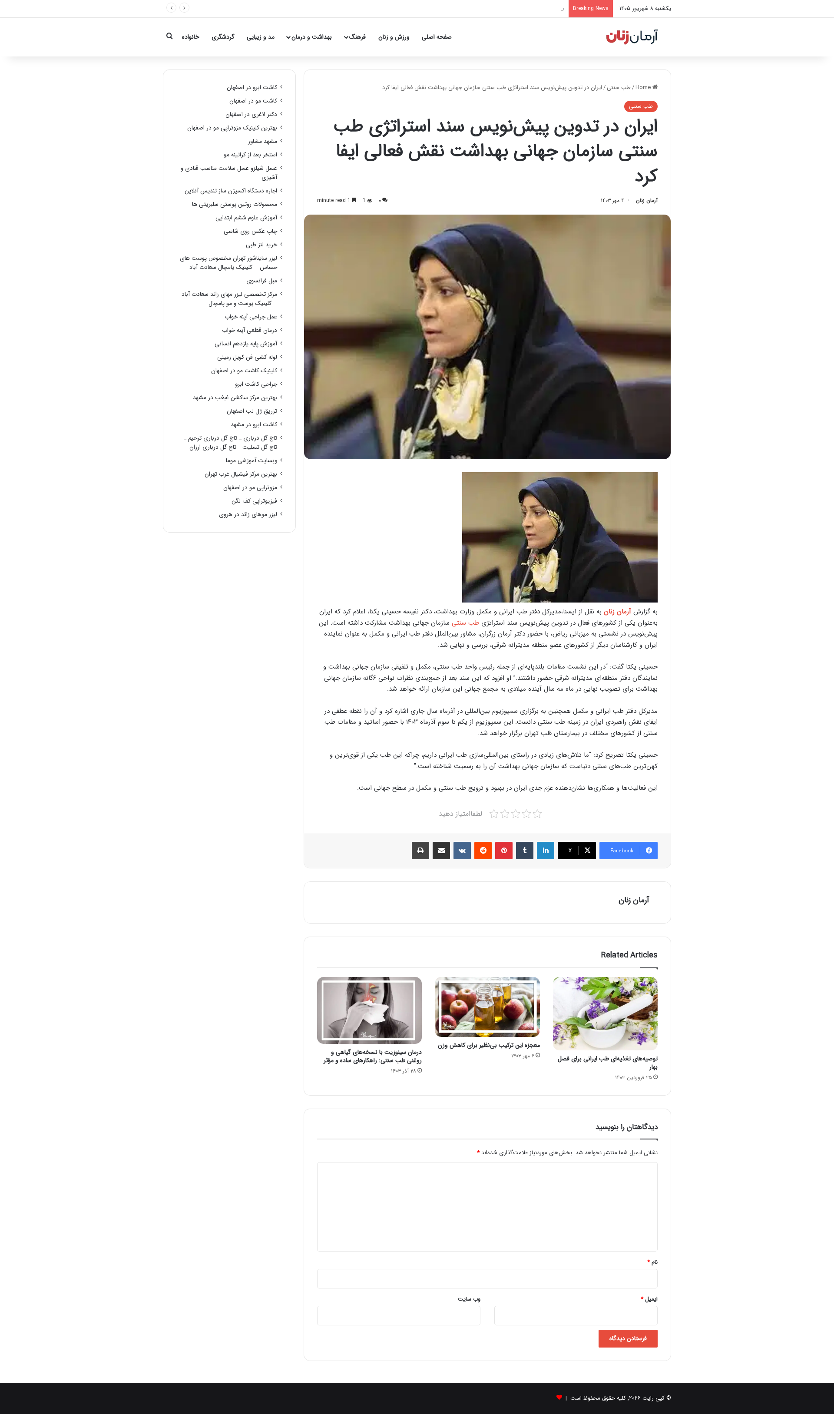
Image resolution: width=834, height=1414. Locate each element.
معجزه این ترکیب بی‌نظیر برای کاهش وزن (489, 1045)
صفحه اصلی (437, 37)
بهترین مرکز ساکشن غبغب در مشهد (235, 397)
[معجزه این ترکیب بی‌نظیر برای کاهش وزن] (487, 1006)
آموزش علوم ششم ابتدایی (246, 217)
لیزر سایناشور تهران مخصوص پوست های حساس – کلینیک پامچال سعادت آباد (228, 263)
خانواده (190, 37)
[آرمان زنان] (632, 37)
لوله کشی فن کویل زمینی (247, 357)
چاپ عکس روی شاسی (250, 231)
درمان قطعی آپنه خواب (249, 330)
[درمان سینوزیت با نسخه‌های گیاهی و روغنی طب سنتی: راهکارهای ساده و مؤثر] (369, 1010)
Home (643, 87)
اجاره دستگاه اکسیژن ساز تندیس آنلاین (231, 190)
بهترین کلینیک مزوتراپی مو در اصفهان (232, 127)
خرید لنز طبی (261, 244)
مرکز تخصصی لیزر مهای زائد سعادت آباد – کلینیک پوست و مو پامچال (229, 299)
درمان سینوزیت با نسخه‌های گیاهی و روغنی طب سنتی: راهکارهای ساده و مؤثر (373, 1056)
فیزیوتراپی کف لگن (254, 501)
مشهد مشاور (262, 141)
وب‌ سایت (469, 1299)
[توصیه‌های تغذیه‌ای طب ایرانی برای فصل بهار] (605, 1013)
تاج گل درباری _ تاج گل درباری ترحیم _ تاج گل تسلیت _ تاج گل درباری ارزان (230, 443)
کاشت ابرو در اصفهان (252, 87)
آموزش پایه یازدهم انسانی (246, 343)
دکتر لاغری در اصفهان (251, 114)
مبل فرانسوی (261, 280)
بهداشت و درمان (311, 37)
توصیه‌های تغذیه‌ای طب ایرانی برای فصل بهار (608, 1063)
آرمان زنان (647, 200)
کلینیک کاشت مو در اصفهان (244, 370)
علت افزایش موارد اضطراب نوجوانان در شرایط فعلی (505, 8)
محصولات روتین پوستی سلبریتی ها (234, 204)
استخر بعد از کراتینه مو (250, 154)
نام (652, 1262)
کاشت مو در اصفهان (253, 101)
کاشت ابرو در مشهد (254, 424)
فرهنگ (357, 37)
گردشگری (223, 37)
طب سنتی (619, 87)
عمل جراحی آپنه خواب (251, 316)
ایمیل (649, 1299)
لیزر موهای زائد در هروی (248, 514)
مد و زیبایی (261, 37)
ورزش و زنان (394, 37)
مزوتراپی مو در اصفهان (250, 487)
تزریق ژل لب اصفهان (252, 411)
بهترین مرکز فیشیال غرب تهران (241, 474)
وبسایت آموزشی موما (251, 460)
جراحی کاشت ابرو (256, 384)
